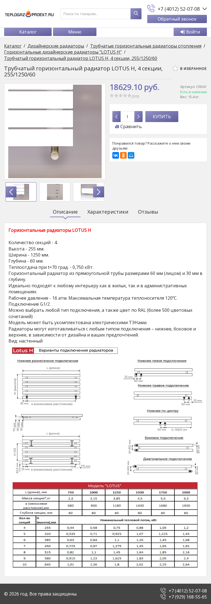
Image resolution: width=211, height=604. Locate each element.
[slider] (121, 95)
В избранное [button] (193, 68)
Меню (74, 32)
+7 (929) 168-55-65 (188, 597)
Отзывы (148, 211)
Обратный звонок (177, 19)
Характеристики (107, 211)
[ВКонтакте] (115, 155)
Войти (193, 32)
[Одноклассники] (123, 155)
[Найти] (136, 13)
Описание (65, 211)
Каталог (28, 32)
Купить (162, 117)
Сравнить (131, 126)
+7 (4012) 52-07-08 (188, 591)
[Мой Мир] (131, 155)
